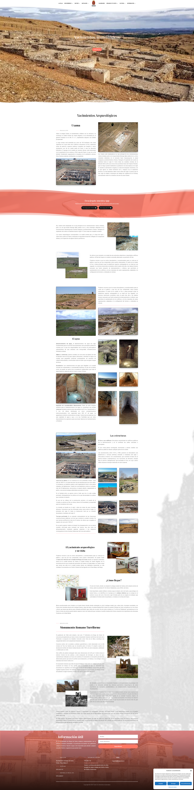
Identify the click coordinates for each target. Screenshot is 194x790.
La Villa (61, 3)
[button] (191, 770)
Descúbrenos (67, 3)
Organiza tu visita (111, 3)
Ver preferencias (186, 783)
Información (130, 3)
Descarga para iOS (105, 208)
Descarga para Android (88, 208)
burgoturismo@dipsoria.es (91, 763)
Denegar (173, 783)
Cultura (122, 3)
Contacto (97, 49)
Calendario (102, 3)
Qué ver (77, 3)
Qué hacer (84, 3)
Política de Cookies (173, 787)
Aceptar (161, 783)
